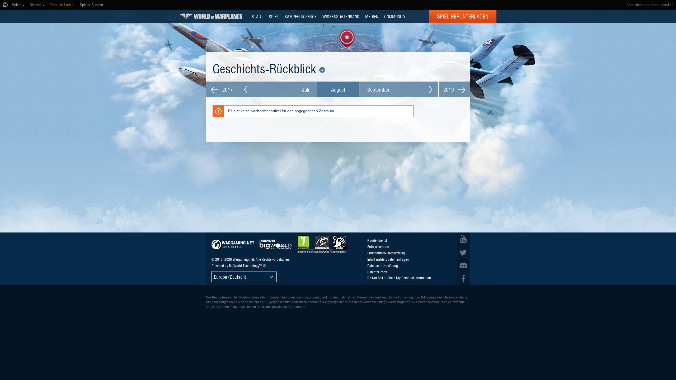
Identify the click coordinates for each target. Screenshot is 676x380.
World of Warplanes (211, 16)
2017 (227, 89)
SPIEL (274, 16)
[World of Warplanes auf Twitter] (463, 252)
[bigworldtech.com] (276, 244)
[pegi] (322, 244)
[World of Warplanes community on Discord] (463, 265)
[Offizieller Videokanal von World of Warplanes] (463, 239)
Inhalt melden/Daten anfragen (388, 259)
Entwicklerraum (378, 246)
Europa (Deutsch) (230, 276)
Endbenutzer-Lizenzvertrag (386, 252)
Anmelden (634, 5)
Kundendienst (377, 240)
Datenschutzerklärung (382, 265)
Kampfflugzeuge (301, 16)
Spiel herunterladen (463, 16)
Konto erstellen (661, 5)
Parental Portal (377, 271)
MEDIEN (371, 16)
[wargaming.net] (233, 244)
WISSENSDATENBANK (340, 16)
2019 (449, 89)
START (257, 16)
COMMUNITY (394, 16)
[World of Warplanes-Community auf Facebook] (463, 278)
